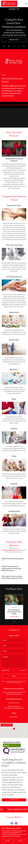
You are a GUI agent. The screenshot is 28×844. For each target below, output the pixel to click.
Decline (7, 840)
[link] (9, 4)
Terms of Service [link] (15, 682)
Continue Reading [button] (14, 616)
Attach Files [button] (6, 670)
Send (14, 676)
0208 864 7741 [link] (14, 9)
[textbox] (14, 640)
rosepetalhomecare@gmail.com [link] (15, 708)
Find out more (14, 799)
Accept (20, 840)
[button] (25, 3)
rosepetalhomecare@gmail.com (10, 550)
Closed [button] (15, 717)
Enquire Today (14, 39)
